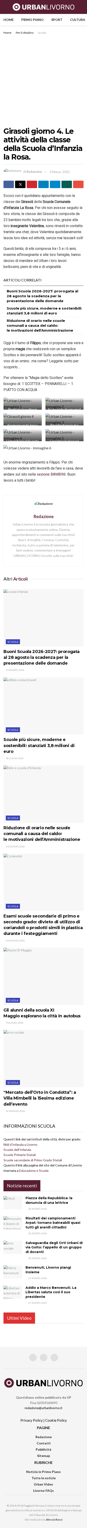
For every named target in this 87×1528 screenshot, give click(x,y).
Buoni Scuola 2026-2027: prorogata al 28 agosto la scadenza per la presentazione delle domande (42, 296)
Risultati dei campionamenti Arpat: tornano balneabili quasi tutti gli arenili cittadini (53, 1222)
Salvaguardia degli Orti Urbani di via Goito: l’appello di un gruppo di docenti (54, 1247)
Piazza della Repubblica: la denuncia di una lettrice (49, 1200)
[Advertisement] (43, 81)
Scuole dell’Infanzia (17, 1150)
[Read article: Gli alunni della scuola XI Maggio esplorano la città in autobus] (43, 976)
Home (8, 20)
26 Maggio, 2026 (15, 1111)
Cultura (77, 20)
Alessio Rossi (54, 1519)
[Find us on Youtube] (54, 1357)
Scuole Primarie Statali (19, 1155)
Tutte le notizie (44, 1478)
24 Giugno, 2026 (15, 846)
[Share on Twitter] (20, 184)
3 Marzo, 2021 (60, 172)
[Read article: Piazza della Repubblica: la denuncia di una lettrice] (12, 1202)
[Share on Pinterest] (32, 184)
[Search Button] (82, 7)
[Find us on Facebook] (33, 1357)
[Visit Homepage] (43, 7)
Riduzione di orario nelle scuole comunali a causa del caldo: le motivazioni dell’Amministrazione (40, 325)
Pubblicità (43, 1449)
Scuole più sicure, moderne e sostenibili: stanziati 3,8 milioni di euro (39, 745)
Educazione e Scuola (33, 1170)
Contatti (44, 1443)
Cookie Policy (56, 1420)
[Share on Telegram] (55, 184)
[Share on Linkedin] (43, 184)
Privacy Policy (31, 1420)
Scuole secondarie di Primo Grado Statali (32, 1160)
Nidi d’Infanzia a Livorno (20, 1144)
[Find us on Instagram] (43, 1357)
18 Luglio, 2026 (14, 758)
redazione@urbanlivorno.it (43, 1408)
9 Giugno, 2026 (14, 1022)
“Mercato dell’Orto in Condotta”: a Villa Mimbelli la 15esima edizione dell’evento (39, 1098)
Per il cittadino (24, 32)
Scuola (42, 32)
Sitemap (43, 1456)
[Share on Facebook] (8, 184)
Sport (56, 20)
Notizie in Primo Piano (43, 1472)
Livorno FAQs (43, 1490)
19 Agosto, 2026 (14, 670)
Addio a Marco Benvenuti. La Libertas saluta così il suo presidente (51, 1292)
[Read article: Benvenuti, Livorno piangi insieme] (12, 1272)
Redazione (34, 172)
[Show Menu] (5, 7)
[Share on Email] (78, 184)
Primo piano (32, 20)
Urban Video (43, 1484)
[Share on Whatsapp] (66, 184)
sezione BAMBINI (51, 474)
